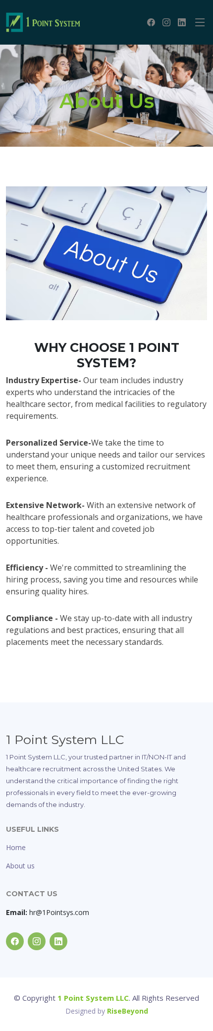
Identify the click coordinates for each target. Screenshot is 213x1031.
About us (20, 865)
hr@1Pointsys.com (47, 912)
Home (16, 847)
